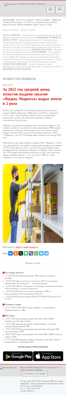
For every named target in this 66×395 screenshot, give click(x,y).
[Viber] (31, 253)
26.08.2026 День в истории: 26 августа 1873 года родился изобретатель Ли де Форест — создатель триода (31, 282)
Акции (31, 64)
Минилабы (54, 57)
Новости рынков (43, 20)
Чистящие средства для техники (17, 47)
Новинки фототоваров (47, 62)
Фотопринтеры (22, 57)
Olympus (54, 40)
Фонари (47, 35)
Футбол (59, 66)
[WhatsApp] (36, 253)
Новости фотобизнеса (26, 62)
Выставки (36, 66)
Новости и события (25, 20)
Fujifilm (12, 57)
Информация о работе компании (17, 66)
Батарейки (26, 35)
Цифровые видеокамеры (41, 45)
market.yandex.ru (30, 247)
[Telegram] (46, 253)
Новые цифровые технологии (44, 47)
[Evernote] (26, 253)
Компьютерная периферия (20, 42)
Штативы (45, 57)
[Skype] (41, 253)
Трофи (59, 35)
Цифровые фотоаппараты (30, 40)
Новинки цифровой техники (18, 50)
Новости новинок (10, 30)
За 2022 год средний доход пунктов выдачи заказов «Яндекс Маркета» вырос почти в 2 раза (30, 23)
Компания (8, 20)
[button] (50, 9)
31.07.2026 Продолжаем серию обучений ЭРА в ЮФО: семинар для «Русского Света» (30, 320)
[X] (21, 253)
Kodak (48, 42)
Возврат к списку (33, 263)
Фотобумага (35, 57)
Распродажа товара (43, 64)
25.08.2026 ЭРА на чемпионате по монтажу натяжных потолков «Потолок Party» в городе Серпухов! (33, 287)
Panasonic (57, 45)
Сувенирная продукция (32, 59)
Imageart (6, 59)
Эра (53, 35)
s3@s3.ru (30, 391)
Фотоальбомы (54, 52)
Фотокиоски (16, 59)
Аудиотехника (38, 42)
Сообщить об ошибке (35, 373)
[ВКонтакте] (10, 253)
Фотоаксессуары (45, 54)
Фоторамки (8, 54)
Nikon (28, 45)
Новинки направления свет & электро (19, 37)
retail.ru (18, 247)
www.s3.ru (27, 386)
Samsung (46, 40)
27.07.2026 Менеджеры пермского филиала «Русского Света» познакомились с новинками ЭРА (32, 340)
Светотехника (38, 35)
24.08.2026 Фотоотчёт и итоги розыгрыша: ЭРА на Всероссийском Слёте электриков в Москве (28, 292)
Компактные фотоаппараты (25, 54)
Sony (22, 45)
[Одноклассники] (15, 253)
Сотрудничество (48, 66)
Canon (5, 42)
